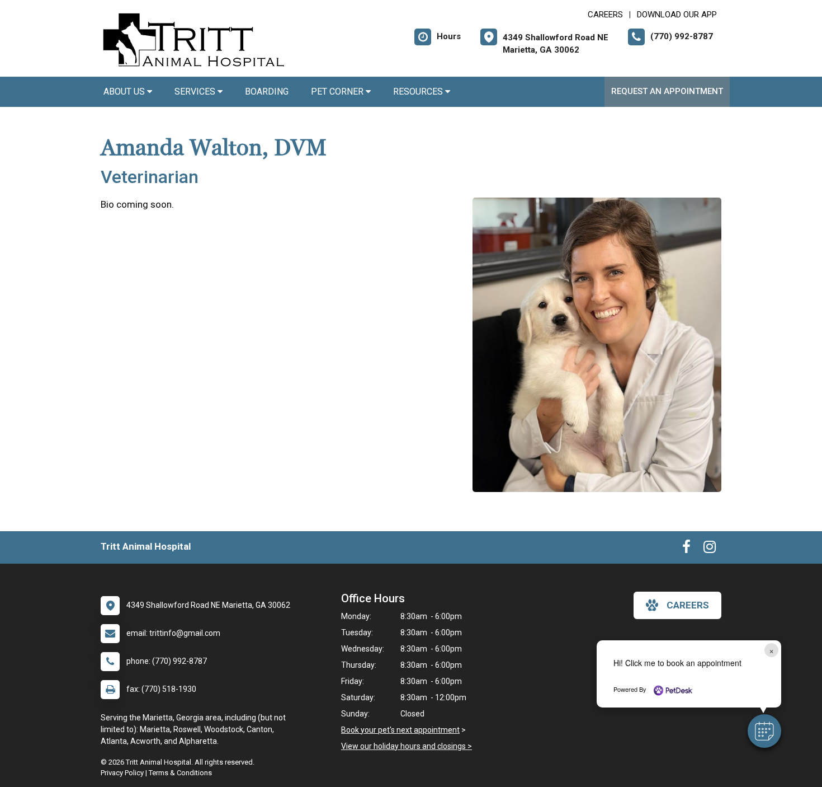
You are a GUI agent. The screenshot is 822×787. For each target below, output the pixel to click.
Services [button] (196, 91)
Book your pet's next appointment (400, 729)
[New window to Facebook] (686, 549)
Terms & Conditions (180, 773)
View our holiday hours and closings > (406, 746)
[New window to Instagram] (709, 549)
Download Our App (677, 15)
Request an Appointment (667, 91)
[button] (764, 731)
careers (688, 605)
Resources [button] (419, 91)
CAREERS (605, 15)
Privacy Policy (122, 773)
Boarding (267, 91)
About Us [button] (125, 91)
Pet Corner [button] (338, 91)
